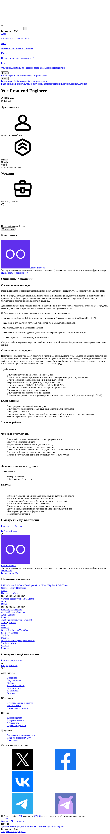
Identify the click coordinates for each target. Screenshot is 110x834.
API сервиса (13, 723)
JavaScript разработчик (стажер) (16, 620)
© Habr (4, 818)
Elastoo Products (37, 267)
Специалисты (17, 84)
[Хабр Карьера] (12, 28)
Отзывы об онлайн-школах (20, 703)
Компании (57, 84)
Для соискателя (14, 718)
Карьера (15, 831)
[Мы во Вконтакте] (22, 791)
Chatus (4, 588)
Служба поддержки (16, 725)
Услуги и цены (14, 680)
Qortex (4, 601)
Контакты (11, 693)
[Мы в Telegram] (22, 813)
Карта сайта (12, 690)
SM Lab (5, 633)
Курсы (22, 831)
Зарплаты (74, 84)
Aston (4, 622)
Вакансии (6, 84)
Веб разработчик (9, 531)
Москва (21, 612)
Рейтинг (66, 84)
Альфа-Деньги (8, 612)
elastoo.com (6, 273)
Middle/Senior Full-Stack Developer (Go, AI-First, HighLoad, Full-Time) (34, 585)
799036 (37, 816)
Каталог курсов (14, 688)
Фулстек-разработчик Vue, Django (17, 599)
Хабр (3, 831)
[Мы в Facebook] (65, 769)
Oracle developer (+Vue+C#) (14, 630)
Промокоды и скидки (17, 708)
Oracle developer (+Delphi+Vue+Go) (18, 640)
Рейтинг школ (14, 705)
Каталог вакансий (15, 685)
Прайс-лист (12, 740)
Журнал (83, 84)
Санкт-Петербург (17, 588)
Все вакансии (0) (20, 273)
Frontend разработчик (11, 526)
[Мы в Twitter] (22, 769)
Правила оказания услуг (19, 738)
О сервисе (12, 678)
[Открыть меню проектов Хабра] (2, 25)
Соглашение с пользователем (21, 735)
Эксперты (47, 84)
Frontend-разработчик (11, 609)
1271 (19, 816)
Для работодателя (15, 720)
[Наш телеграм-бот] (65, 813)
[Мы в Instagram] (65, 791)
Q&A (8, 831)
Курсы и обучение (33, 84)
